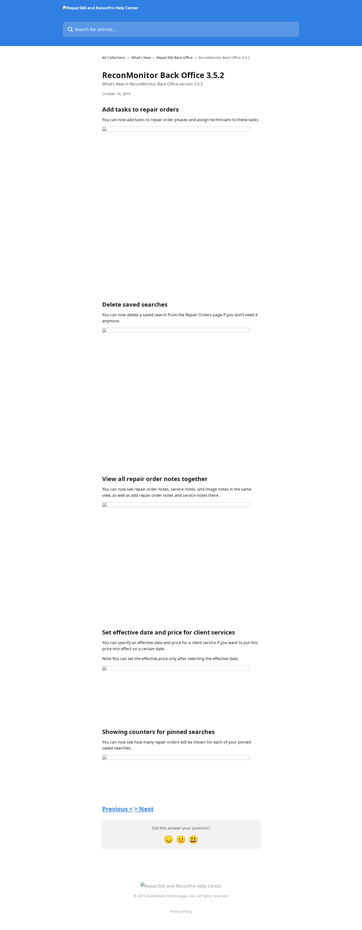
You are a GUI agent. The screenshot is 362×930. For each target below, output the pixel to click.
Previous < (117, 809)
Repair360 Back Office (175, 57)
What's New (141, 57)
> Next (143, 809)
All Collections (113, 57)
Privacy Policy (181, 911)
